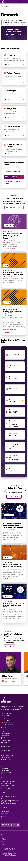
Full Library (4, 732)
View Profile (9, 681)
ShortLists (3, 737)
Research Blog (5, 735)
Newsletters (4, 815)
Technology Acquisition (7, 755)
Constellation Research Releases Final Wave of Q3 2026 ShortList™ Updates (13, 525)
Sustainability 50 (5, 789)
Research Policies (6, 742)
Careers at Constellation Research (12, 718)
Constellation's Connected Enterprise (10, 796)
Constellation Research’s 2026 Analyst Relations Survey (12, 236)
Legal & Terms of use (9, 724)
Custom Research (5, 753)
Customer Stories (5, 813)
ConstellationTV (5, 768)
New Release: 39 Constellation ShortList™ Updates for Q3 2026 (13, 605)
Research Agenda (5, 733)
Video (2, 818)
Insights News (5, 811)
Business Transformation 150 (8, 781)
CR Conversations (5, 774)
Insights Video (5, 770)
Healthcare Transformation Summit (10, 800)
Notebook (3, 816)
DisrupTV (3, 767)
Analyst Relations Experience (8, 802)
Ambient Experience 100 (7, 785)
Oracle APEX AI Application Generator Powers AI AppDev (13, 273)
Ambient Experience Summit (8, 803)
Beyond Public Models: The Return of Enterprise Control (12, 565)
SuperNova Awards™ (6, 783)
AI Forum (3, 798)
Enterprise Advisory (6, 759)
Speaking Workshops (6, 757)
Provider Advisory (5, 752)
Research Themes (5, 740)
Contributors (4, 739)
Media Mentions (8, 717)
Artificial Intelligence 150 (7, 787)
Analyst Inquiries (5, 750)
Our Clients (6, 715)
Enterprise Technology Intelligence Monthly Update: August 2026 (12, 311)
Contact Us (6, 720)
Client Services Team (9, 722)
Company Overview (8, 713)
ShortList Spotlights (6, 772)
